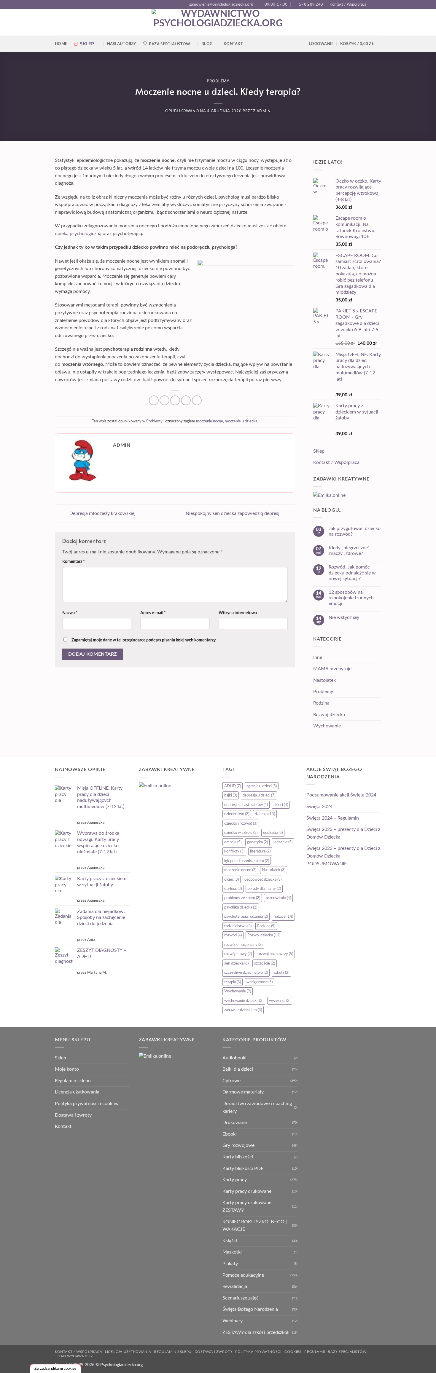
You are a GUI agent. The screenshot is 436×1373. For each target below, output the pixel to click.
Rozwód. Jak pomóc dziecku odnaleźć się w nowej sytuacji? (352, 573)
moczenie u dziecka (241, 421)
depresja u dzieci (259, 795)
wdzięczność (259, 982)
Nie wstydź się (344, 617)
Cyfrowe (231, 1080)
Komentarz (73, 561)
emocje (232, 842)
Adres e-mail (153, 613)
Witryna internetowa (238, 613)
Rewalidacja (234, 1286)
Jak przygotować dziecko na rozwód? (355, 531)
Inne (317, 657)
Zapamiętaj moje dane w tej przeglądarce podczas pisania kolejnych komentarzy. (143, 640)
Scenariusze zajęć (240, 1298)
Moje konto (67, 1069)
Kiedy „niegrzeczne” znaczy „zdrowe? (349, 550)
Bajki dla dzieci (237, 1069)
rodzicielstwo (238, 926)
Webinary (232, 1320)
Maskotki (232, 1252)
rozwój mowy (238, 954)
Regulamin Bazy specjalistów (335, 1351)
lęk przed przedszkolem (246, 861)
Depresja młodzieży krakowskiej (102, 513)
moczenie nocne (209, 421)
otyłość (233, 888)
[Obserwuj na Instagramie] (378, 4)
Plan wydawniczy (74, 1356)
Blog (206, 44)
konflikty (234, 851)
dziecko (265, 814)
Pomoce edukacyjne (243, 1275)
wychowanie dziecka (243, 1000)
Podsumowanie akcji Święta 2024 (341, 795)
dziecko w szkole (240, 832)
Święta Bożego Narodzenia (250, 1309)
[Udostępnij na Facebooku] (154, 400)
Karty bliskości (237, 1157)
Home (61, 44)
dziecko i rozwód (240, 823)
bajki (230, 795)
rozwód (233, 935)
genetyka (257, 842)
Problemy (218, 81)
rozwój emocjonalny (243, 944)
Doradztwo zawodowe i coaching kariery (257, 1107)
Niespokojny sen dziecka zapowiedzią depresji (234, 513)
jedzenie (282, 842)
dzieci (280, 805)
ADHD (232, 786)
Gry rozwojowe (238, 1145)
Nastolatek (324, 680)
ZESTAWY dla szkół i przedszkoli (255, 1332)
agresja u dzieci (261, 786)
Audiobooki (234, 1058)
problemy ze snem (242, 898)
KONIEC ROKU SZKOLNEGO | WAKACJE (254, 1225)
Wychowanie (327, 726)
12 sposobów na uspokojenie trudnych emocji (351, 598)
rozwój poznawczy (275, 954)
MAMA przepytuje (332, 668)
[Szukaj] (251, 44)
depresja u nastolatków (246, 805)
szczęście (264, 963)
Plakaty (230, 1263)
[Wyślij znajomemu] (175, 400)
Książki (229, 1240)
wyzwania (279, 1000)
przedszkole (278, 898)
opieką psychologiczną (78, 233)
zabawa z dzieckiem (243, 1010)
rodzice (283, 916)
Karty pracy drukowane (246, 1191)
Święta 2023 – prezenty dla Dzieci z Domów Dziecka (343, 833)
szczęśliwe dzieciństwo (246, 972)
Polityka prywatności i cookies (86, 1103)
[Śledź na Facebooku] (372, 4)
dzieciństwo (236, 814)
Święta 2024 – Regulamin (332, 818)
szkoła (281, 972)
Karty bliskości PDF (242, 1168)
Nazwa (69, 613)
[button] (360, 43)
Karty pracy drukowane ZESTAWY (246, 1206)
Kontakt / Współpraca (348, 4)
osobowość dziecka (262, 879)
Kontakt (233, 44)
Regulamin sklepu (73, 1080)
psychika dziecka (240, 907)
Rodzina (321, 703)
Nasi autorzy (121, 44)
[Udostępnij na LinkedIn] (197, 400)
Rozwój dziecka (329, 714)
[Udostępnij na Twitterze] (164, 400)
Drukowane (234, 1122)
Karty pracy (234, 1179)
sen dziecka (236, 963)
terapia (232, 982)
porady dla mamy (264, 888)
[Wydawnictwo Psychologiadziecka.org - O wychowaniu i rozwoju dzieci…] (218, 22)
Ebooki (229, 1134)
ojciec (231, 879)
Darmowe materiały (243, 1092)
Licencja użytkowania (77, 1092)
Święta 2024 (319, 806)
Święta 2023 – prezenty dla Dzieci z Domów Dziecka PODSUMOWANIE (343, 856)
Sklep (318, 451)
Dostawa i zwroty (73, 1115)
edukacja (273, 832)
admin (264, 111)
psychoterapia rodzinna (246, 916)
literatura (260, 851)
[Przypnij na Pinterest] (186, 400)
